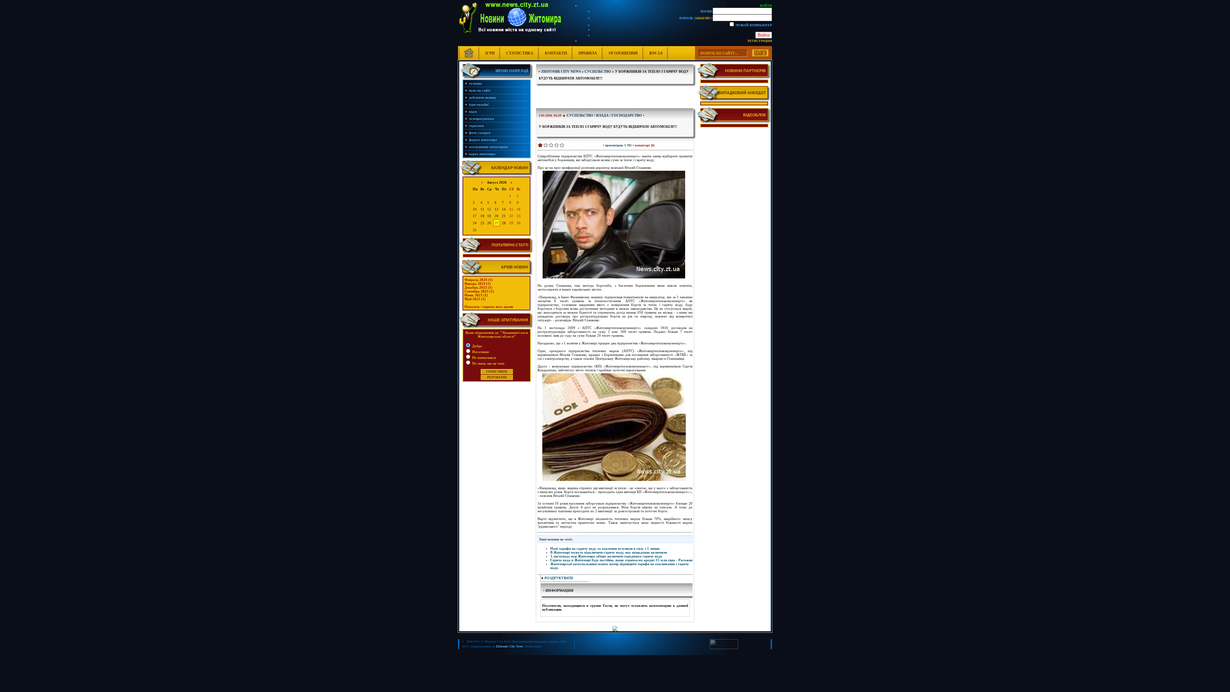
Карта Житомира (482, 154)
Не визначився (483, 357)
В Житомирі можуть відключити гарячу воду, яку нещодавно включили (608, 552)
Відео (473, 111)
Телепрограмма (481, 118)
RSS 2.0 (655, 53)
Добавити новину (482, 97)
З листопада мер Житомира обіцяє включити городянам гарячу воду (606, 556)
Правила (587, 53)
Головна (475, 83)
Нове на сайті (479, 90)
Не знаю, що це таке (487, 363)
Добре (476, 346)
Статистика (519, 53)
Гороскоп (476, 126)
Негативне (480, 352)
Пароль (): (696, 18)
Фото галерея (479, 133)
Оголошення (623, 53)
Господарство (626, 115)
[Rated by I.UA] (724, 648)
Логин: (706, 11)
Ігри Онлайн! (479, 104)
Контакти (556, 53)
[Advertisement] (615, 96)
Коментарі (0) (644, 145)
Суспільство (580, 115)
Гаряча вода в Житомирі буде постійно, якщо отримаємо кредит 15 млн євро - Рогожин (621, 560)
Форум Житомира (483, 140)
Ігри (490, 53)
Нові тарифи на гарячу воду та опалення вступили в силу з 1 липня (605, 548)
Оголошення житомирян (488, 147)
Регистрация (760, 40)
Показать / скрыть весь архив (488, 307)
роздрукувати (559, 578)
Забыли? (703, 18)
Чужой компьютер (753, 25)
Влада (602, 115)
